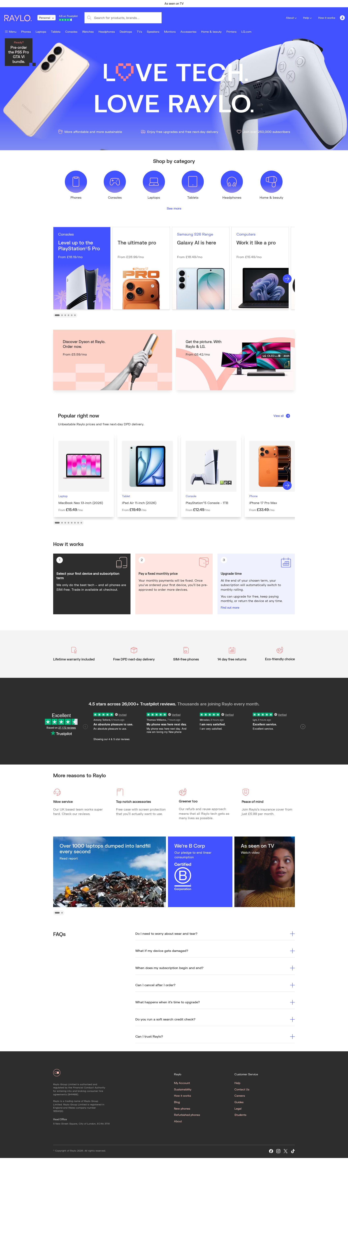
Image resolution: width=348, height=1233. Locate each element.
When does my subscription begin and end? (169, 968)
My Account (182, 1083)
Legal (237, 1108)
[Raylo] (20, 18)
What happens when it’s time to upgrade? (167, 1002)
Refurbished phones (187, 1114)
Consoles (71, 31)
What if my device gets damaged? (161, 950)
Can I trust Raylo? (149, 1036)
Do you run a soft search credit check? (165, 1019)
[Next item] (254, 3)
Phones (26, 31)
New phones (182, 1108)
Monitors (170, 31)
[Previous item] (94, 3)
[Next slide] (287, 278)
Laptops (41, 31)
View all (278, 415)
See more (174, 208)
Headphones (106, 31)
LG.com (246, 31)
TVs (139, 31)
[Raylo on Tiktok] (293, 1151)
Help (306, 17)
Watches (88, 31)
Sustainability (182, 1089)
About (290, 17)
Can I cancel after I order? (155, 985)
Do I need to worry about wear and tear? (166, 933)
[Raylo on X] (286, 1151)
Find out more (230, 607)
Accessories (188, 31)
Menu (12, 31)
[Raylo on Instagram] (278, 1151)
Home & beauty (211, 31)
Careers (239, 1095)
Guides (238, 1102)
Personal (44, 17)
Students (240, 1114)
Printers (231, 31)
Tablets (55, 31)
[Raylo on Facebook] (271, 1151)
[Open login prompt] (342, 17)
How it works (326, 17)
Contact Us (241, 1089)
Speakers (153, 31)
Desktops (126, 31)
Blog (177, 1102)
